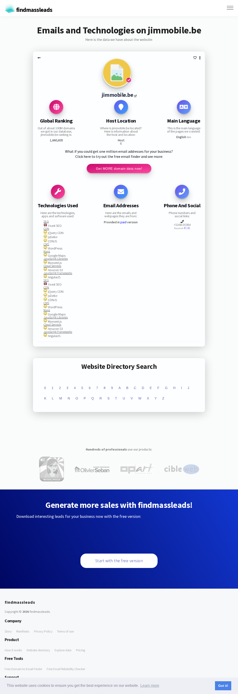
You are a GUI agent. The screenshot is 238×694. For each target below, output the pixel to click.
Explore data (63, 650)
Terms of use (65, 631)
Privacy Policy (43, 631)
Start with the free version (119, 560)
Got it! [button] (223, 686)
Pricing (80, 650)
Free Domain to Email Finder (23, 669)
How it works (13, 650)
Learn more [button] (149, 686)
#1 (185, 228)
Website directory (38, 650)
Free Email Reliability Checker (66, 669)
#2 (188, 228)
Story (8, 631)
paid (123, 222)
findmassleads (33, 9)
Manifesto (22, 631)
